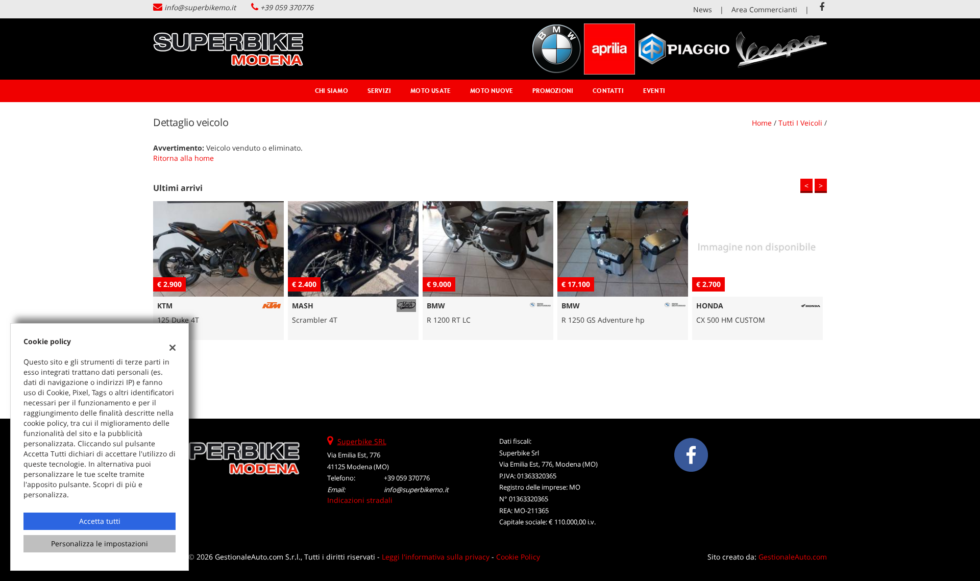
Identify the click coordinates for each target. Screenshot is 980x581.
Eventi (654, 90)
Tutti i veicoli (800, 123)
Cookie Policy (518, 557)
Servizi (379, 90)
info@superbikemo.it (200, 7)
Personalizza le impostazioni (99, 543)
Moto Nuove (491, 90)
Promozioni (552, 90)
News (702, 9)
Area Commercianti (764, 9)
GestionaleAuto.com (792, 557)
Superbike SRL (361, 441)
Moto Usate (430, 90)
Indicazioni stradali (360, 500)
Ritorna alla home (183, 158)
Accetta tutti (99, 521)
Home (762, 123)
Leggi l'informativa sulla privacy (435, 557)
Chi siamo (331, 90)
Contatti (608, 90)
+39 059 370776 (286, 7)
